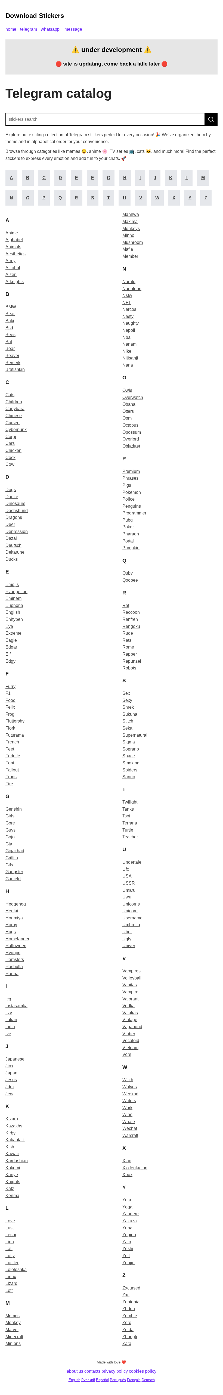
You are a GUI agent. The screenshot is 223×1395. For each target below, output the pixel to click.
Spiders (129, 770)
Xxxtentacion (134, 1167)
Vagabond (132, 1026)
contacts (92, 1371)
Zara (126, 1343)
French (12, 742)
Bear (10, 313)
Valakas (130, 1012)
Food (10, 700)
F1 (8, 693)
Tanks (128, 809)
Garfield (13, 878)
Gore (10, 823)
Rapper (129, 654)
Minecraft (14, 1336)
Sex (126, 693)
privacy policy (114, 1371)
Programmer (134, 513)
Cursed (12, 422)
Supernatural (134, 735)
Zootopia (131, 1302)
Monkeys (131, 228)
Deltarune (14, 552)
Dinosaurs (15, 503)
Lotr (9, 1290)
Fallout (12, 770)
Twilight (129, 802)
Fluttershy (14, 721)
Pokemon (131, 492)
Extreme (13, 633)
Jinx (9, 1066)
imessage (72, 29)
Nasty (128, 316)
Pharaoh (130, 534)
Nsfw (127, 295)
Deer (10, 524)
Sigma (128, 742)
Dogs (10, 489)
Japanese (14, 1059)
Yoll (126, 1255)
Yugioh (129, 1234)
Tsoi (126, 816)
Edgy (10, 661)
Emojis (12, 584)
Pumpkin (131, 547)
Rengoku (131, 626)
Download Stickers (34, 15)
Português (118, 1380)
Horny (11, 924)
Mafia (127, 249)
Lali (9, 1248)
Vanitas (129, 984)
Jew (9, 1094)
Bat (8, 341)
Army (10, 260)
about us (75, 1371)
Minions (13, 1343)
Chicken (13, 450)
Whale (128, 1121)
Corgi (10, 436)
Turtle (127, 830)
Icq (8, 999)
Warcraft (130, 1135)
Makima (130, 221)
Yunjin (128, 1262)
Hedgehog (15, 904)
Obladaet (131, 446)
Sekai (128, 728)
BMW (10, 307)
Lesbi (10, 1234)
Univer (128, 945)
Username (132, 918)
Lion (9, 1241)
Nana (127, 365)
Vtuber (128, 1033)
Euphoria (14, 605)
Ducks (11, 559)
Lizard (11, 1283)
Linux (10, 1276)
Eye (9, 626)
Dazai (11, 538)
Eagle (11, 640)
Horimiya (14, 918)
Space (128, 756)
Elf (8, 654)
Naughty (130, 323)
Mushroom (132, 242)
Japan (11, 1073)
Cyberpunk (16, 429)
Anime (11, 233)
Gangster (14, 871)
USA (127, 876)
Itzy (8, 1012)
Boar (10, 348)
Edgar (11, 647)
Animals (13, 246)
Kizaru (11, 1119)
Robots (129, 668)
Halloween (15, 945)
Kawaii (12, 1153)
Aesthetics (15, 254)
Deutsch (13, 545)
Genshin (13, 809)
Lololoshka (16, 1269)
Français (134, 1380)
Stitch (127, 721)
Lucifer (11, 1262)
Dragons (13, 517)
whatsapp (50, 29)
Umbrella (131, 924)
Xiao (126, 1160)
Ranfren (130, 619)
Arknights (14, 281)
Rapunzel (131, 661)
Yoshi (127, 1248)
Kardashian (16, 1160)
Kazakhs (13, 1126)
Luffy (10, 1255)
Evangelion (16, 591)
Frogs (11, 776)
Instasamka (16, 1005)
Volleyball (131, 978)
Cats (9, 394)
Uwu (126, 897)
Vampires (131, 971)
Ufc (125, 869)
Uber (127, 931)
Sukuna (129, 714)
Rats (126, 640)
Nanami (130, 344)
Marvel (11, 1329)
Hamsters (14, 959)
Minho (128, 235)
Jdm (9, 1086)
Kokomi (12, 1167)
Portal (128, 541)
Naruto (128, 281)
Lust (9, 1228)
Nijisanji (130, 358)
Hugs (10, 931)
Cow (9, 464)
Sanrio (128, 776)
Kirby (10, 1133)
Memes (12, 1315)
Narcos (129, 309)
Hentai (11, 911)
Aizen (11, 274)
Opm (127, 418)
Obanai (129, 404)
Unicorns (131, 904)
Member (130, 256)
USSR (128, 883)
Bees (10, 334)
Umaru (128, 890)
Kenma (12, 1195)
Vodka (128, 1005)
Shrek (128, 707)
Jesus (11, 1079)
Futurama (14, 735)
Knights (12, 1181)
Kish (9, 1147)
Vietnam (130, 1047)
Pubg (127, 520)
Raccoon (131, 612)
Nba (126, 337)
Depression (16, 531)
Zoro (126, 1322)
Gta (8, 844)
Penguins (131, 506)
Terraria (129, 823)
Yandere (130, 1213)
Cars (10, 443)
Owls (127, 390)
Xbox (127, 1174)
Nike (126, 351)
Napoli (128, 330)
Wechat (129, 1128)
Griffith (11, 857)
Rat (125, 605)
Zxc (125, 1294)
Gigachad (14, 850)
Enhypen (14, 619)
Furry (10, 686)
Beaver (12, 355)
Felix (10, 707)
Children (13, 401)
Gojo (10, 837)
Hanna (11, 973)
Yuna (127, 1228)
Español (102, 1380)
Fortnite (12, 756)
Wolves (129, 1086)
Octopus (130, 425)
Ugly (126, 939)
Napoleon (131, 288)
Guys (10, 830)
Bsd (9, 328)
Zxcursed (131, 1288)
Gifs (9, 865)
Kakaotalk (15, 1139)
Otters (128, 411)
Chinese (13, 415)
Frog (9, 714)
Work (127, 1107)
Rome (128, 647)
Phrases (130, 478)
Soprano (130, 749)
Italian (11, 1019)
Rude (127, 633)
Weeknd (130, 1094)
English (12, 612)
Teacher (130, 837)
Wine (127, 1114)
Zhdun (128, 1308)
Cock (10, 457)
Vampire (130, 992)
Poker (128, 527)
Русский (88, 1380)
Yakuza (129, 1221)
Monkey (13, 1322)
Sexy (127, 700)
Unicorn (130, 911)
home (10, 29)
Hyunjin (12, 952)
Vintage (129, 1019)
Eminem (13, 598)
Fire (9, 784)
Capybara (14, 408)
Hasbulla (14, 966)
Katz (9, 1188)
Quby (127, 573)
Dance (11, 496)
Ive (8, 1033)
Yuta (126, 1200)
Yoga (127, 1207)
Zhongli (129, 1336)
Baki (9, 320)
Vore (126, 1054)
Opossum (131, 432)
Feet (9, 749)
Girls (9, 816)
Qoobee (130, 580)
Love (10, 1221)
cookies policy (142, 1371)
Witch (127, 1079)
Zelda (128, 1329)
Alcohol (12, 267)
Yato (126, 1241)
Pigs (126, 485)
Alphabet (14, 239)
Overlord (130, 439)
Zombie (129, 1315)
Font (9, 763)
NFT (126, 302)
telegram (28, 29)
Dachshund (16, 510)
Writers (129, 1100)
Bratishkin (15, 369)
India (10, 1026)
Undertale (131, 862)
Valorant (130, 999)
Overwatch (132, 397)
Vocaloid (130, 1040)
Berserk (12, 362)
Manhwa (130, 214)
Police (128, 499)
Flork (10, 728)
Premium (131, 471)
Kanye (11, 1174)
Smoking (131, 763)
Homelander (17, 939)
